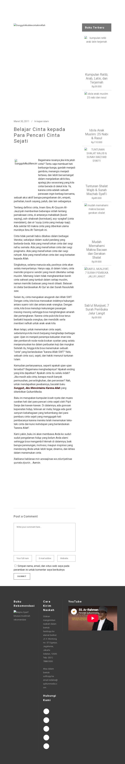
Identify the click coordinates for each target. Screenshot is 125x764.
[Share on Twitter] (20, 492)
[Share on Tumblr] (36, 492)
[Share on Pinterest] (41, 492)
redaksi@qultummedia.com (50, 684)
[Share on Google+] (26, 492)
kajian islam (43, 121)
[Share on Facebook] (15, 492)
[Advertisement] (96, 372)
